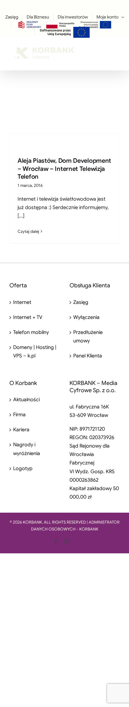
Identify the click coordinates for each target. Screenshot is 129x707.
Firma (19, 415)
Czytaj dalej (28, 231)
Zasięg (80, 302)
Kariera (21, 430)
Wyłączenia (86, 317)
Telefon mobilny (31, 332)
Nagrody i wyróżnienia (26, 449)
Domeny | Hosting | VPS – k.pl (34, 351)
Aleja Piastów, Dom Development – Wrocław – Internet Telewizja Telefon (64, 169)
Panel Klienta (87, 356)
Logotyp (23, 468)
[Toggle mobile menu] (116, 49)
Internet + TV (27, 317)
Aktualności (26, 400)
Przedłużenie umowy (88, 336)
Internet (22, 302)
